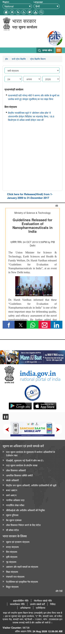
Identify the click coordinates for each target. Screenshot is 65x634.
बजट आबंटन (11, 490)
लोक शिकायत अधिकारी (16, 470)
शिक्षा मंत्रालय (12, 571)
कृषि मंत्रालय (11, 557)
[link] (32, 356)
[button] (23, 12)
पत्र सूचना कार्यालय (24, 26)
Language (38, 2)
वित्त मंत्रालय (11, 551)
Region (6, 2)
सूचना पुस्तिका (12, 515)
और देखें (58, 591)
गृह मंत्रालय (11, 562)
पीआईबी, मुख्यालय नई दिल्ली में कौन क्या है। (25, 460)
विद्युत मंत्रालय (12, 586)
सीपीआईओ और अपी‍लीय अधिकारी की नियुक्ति (25, 510)
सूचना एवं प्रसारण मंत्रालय (17, 542)
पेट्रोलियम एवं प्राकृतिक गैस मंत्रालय (22, 581)
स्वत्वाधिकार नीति (17, 604)
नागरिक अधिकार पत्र (15, 500)
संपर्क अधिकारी (12, 480)
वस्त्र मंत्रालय (12, 547)
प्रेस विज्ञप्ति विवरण (37, 59)
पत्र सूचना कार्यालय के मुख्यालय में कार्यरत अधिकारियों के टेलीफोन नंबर (30, 453)
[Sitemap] (35, 12)
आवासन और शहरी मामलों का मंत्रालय (22, 566)
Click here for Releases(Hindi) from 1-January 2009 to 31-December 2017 (30, 196)
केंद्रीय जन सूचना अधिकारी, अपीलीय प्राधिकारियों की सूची (31, 485)
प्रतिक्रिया (40, 607)
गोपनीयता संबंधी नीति (43, 600)
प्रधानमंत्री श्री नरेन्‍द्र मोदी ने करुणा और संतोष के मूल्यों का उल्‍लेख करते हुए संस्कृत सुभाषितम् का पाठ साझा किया (33, 97)
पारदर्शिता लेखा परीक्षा (15, 505)
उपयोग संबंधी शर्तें (37, 604)
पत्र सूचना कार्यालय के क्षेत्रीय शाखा (21, 465)
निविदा (52, 604)
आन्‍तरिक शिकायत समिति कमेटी (19, 475)
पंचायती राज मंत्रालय (15, 576)
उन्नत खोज (47, 50)
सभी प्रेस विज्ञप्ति (19, 59)
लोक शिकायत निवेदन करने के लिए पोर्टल (23, 525)
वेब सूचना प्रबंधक (13, 520)
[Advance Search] (41, 12)
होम (6, 59)
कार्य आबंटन (11, 495)
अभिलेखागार (25, 607)
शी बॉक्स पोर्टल (12, 530)
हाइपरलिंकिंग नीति (20, 600)
